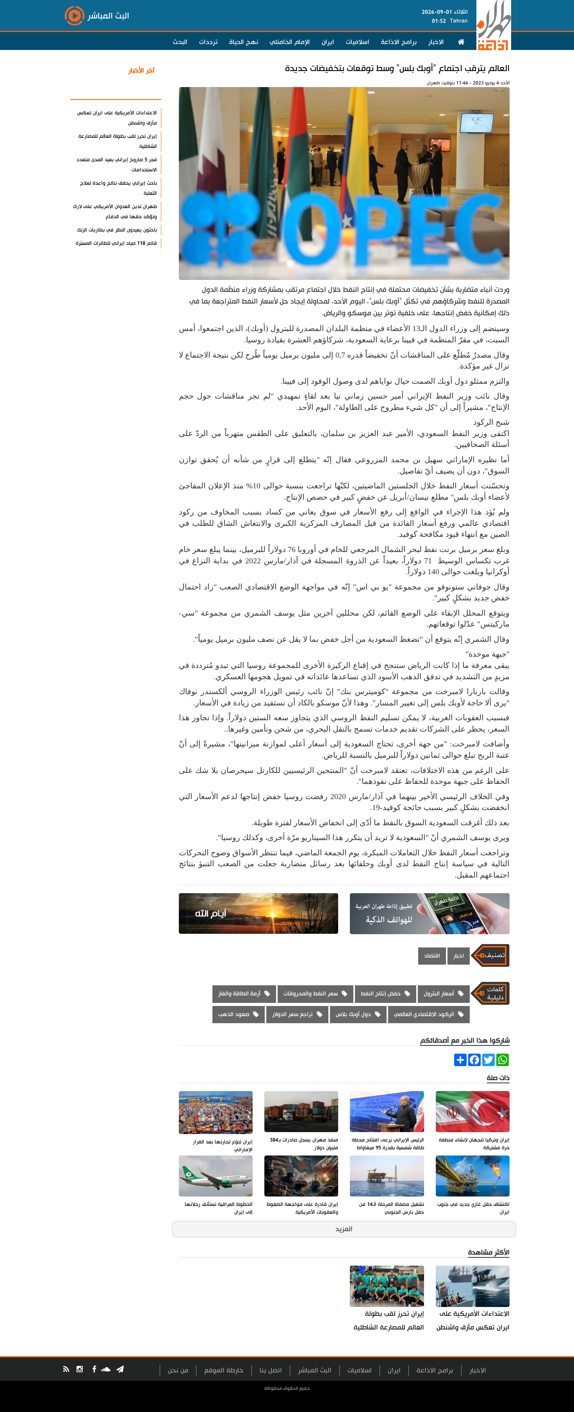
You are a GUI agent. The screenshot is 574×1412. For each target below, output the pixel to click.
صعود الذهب (233, 1014)
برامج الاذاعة (399, 42)
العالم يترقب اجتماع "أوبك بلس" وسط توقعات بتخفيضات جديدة (397, 68)
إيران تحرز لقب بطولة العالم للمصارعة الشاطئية (389, 1321)
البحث (180, 42)
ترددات (208, 42)
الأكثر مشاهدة (134, 89)
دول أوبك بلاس (353, 1014)
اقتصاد (432, 956)
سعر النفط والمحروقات (310, 993)
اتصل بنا (271, 1370)
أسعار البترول (439, 993)
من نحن (178, 1370)
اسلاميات (357, 42)
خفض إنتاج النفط (381, 993)
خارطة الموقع (224, 1370)
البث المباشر (315, 1370)
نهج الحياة (243, 42)
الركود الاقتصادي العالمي (424, 1014)
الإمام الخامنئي (290, 42)
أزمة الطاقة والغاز (239, 993)
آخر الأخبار (141, 71)
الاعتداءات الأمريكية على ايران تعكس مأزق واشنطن (473, 1321)
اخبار (458, 956)
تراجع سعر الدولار (292, 1014)
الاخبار (436, 42)
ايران (328, 42)
